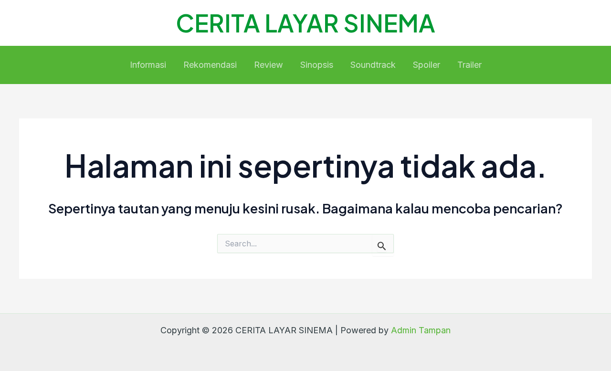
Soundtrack (373, 65)
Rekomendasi (210, 65)
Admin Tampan (421, 330)
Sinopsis (316, 65)
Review (268, 65)
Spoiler (426, 65)
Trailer (469, 65)
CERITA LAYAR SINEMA (305, 23)
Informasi (148, 65)
